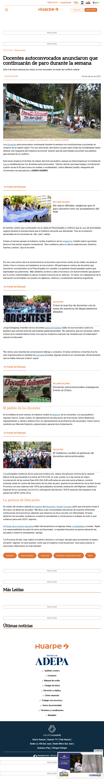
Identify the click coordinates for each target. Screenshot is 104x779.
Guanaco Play (43, 748)
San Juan (45, 556)
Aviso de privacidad (52, 705)
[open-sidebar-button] (6, 10)
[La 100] (82, 3)
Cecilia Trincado (64, 506)
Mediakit (52, 715)
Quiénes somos (52, 670)
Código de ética (52, 685)
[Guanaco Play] (96, 2)
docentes (12, 144)
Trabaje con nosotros (52, 700)
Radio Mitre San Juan (63, 744)
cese (84, 228)
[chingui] (76, 3)
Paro (90, 556)
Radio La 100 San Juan (40, 744)
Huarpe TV (52, 739)
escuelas (40, 355)
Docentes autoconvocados (69, 556)
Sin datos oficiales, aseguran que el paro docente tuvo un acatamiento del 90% (76, 208)
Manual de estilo (52, 680)
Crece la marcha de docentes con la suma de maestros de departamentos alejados (75, 308)
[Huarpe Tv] (65, 3)
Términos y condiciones (52, 710)
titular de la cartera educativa (20, 526)
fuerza (6, 164)
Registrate (76, 10)
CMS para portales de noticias (54, 755)
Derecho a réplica (52, 690)
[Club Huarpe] (52, 3)
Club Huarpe (65, 739)
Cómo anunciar (52, 695)
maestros (67, 241)
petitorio (56, 414)
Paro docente (27, 556)
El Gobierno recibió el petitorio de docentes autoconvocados (73, 455)
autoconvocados (53, 327)
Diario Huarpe (39, 739)
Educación (50, 506)
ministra (38, 506)
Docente (10, 556)
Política (7, 50)
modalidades (78, 526)
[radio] (88, 2)
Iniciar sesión (91, 10)
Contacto (52, 675)
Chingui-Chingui (59, 748)
